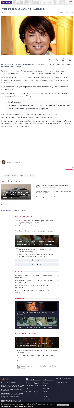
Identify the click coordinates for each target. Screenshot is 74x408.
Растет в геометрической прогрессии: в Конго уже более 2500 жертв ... (36, 367)
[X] (57, 59)
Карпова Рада (11, 161)
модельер (31, 175)
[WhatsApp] (63, 59)
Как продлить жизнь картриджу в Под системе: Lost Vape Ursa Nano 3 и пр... (37, 281)
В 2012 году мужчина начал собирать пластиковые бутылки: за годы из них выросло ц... (36, 222)
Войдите (4, 210)
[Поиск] (60, 2)
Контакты (46, 396)
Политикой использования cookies (22, 406)
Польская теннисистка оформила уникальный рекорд (28, 109)
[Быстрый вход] (66, 2)
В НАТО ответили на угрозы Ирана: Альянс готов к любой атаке (36, 357)
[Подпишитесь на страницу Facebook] (56, 388)
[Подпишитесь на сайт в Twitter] (62, 388)
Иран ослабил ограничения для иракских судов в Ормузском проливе (35, 250)
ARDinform (4, 385)
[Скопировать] (70, 59)
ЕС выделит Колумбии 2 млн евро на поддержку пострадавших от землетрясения (39, 105)
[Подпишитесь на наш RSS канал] (67, 388)
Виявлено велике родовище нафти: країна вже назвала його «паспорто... (37, 351)
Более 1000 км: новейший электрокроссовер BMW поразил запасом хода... (52, 186)
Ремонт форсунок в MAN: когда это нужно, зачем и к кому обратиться (37, 286)
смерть (22, 175)
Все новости (36, 260)
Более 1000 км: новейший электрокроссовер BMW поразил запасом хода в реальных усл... (36, 255)
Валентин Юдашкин (10, 175)
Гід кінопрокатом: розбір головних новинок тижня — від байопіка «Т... (35, 313)
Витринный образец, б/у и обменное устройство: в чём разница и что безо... (37, 276)
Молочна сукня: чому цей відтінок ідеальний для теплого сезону (37, 291)
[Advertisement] (37, 145)
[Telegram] (50, 59)
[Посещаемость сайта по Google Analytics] (5, 379)
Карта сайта (46, 399)
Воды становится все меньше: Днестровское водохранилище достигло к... (38, 362)
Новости (45, 383)
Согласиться (63, 405)
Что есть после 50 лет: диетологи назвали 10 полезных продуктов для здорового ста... (37, 227)
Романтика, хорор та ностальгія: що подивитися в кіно (35, 327)
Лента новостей (36, 264)
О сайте (45, 391)
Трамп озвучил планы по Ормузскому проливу (52, 197)
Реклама (45, 394)
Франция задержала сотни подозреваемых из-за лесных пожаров (53, 192)
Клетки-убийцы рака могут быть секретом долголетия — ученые (38, 232)
